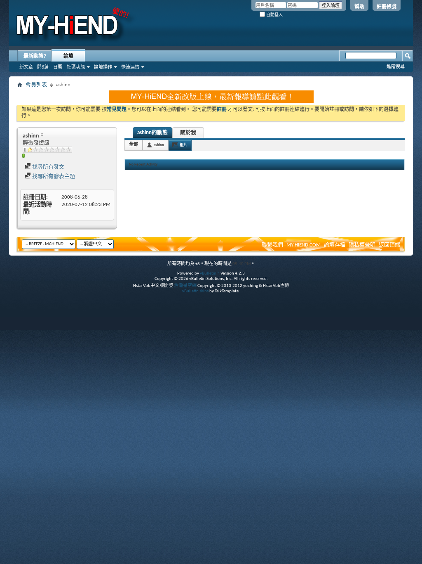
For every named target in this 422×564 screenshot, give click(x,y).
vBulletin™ (210, 273)
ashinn (159, 145)
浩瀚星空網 (185, 286)
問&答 (43, 66)
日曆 (57, 66)
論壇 (68, 56)
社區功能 (76, 66)
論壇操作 (103, 66)
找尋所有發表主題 (53, 176)
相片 (183, 145)
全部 (133, 144)
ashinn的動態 (152, 132)
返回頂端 (389, 245)
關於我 (188, 132)
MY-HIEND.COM (303, 245)
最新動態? (34, 56)
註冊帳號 (386, 6)
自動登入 (274, 14)
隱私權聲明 (362, 245)
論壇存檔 (334, 245)
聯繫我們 (272, 245)
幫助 (359, 6)
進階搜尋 (396, 66)
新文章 (26, 66)
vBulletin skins (195, 291)
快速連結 (130, 66)
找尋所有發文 (47, 167)
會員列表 (36, 85)
